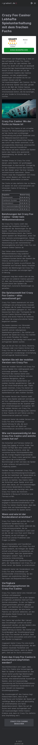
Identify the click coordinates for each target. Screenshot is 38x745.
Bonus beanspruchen (19, 50)
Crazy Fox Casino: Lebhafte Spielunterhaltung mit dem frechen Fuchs (16, 23)
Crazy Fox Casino (9, 445)
